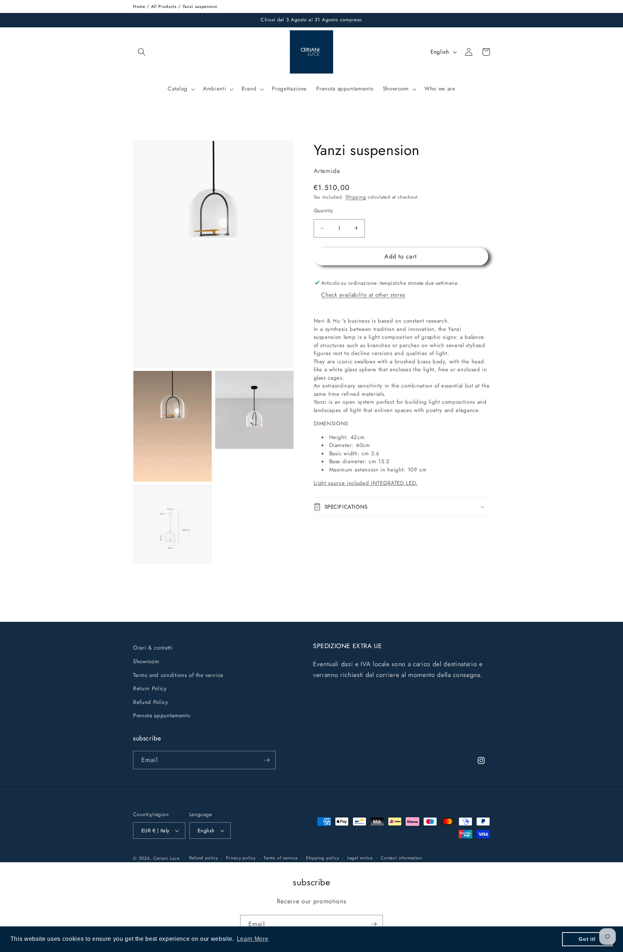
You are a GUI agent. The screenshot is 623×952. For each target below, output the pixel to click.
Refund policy (203, 858)
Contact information (401, 858)
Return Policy (150, 688)
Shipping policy (322, 858)
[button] (141, 52)
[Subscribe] (266, 760)
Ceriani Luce (166, 858)
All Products (164, 6)
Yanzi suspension (200, 6)
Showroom (146, 661)
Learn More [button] (253, 939)
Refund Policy (150, 702)
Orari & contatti (153, 648)
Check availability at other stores (363, 295)
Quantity (323, 210)
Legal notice (360, 858)
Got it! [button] (587, 939)
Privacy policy (241, 858)
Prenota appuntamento (161, 715)
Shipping (355, 196)
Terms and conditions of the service (178, 675)
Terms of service (280, 858)
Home (139, 6)
